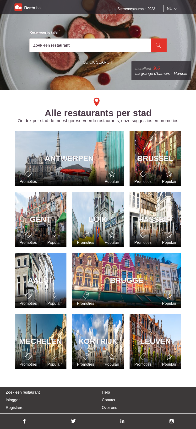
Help (106, 392)
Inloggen (13, 400)
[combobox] (173, 9)
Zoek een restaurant (23, 392)
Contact (108, 400)
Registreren (16, 408)
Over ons (109, 408)
